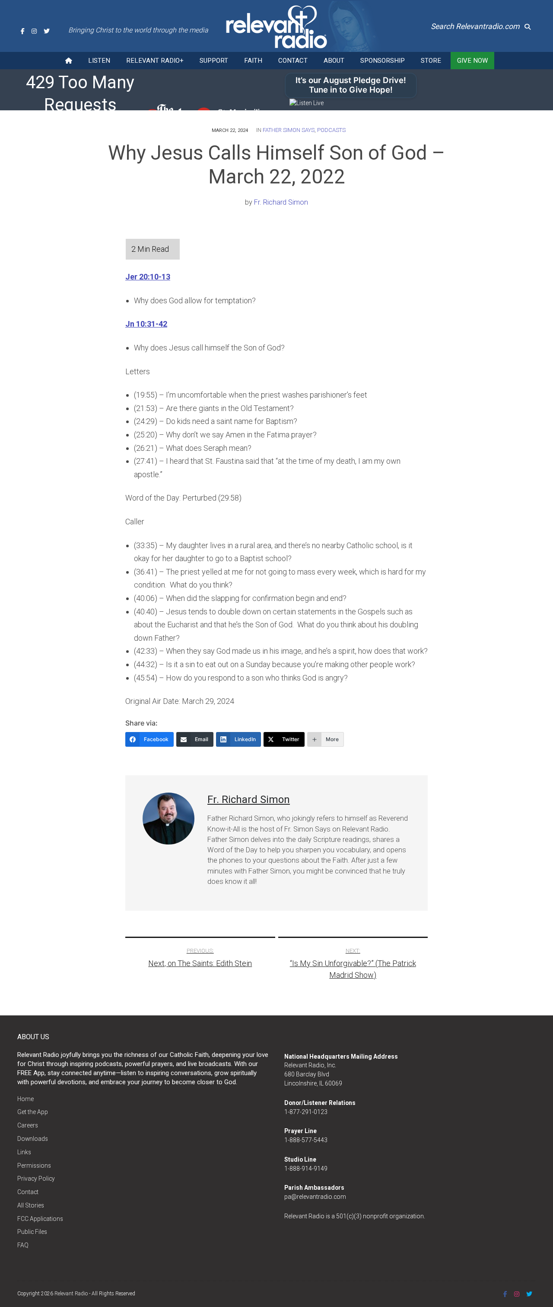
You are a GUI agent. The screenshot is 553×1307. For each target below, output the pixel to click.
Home (25, 1098)
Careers (27, 1125)
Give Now (472, 60)
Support (214, 60)
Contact (293, 60)
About (334, 60)
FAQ (23, 1245)
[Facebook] (22, 31)
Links (24, 1152)
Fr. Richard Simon (281, 202)
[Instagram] (34, 31)
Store (431, 60)
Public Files (32, 1231)
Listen (99, 60)
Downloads (32, 1138)
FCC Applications (40, 1218)
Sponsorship (382, 60)
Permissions (34, 1165)
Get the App (32, 1111)
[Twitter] (46, 31)
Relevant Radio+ (155, 60)
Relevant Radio (71, 1294)
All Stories (30, 1205)
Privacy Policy (36, 1178)
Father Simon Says (289, 130)
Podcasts (331, 130)
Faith (253, 60)
